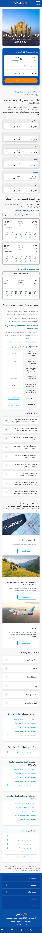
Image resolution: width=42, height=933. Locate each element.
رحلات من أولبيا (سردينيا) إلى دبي (25, 803)
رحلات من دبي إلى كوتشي (27, 852)
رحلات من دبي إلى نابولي (27, 735)
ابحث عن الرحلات (20, 80)
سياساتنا (28, 921)
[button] (21, 420)
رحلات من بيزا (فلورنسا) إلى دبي (25, 807)
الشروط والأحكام (16, 921)
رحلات (25, 92)
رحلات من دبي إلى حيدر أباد (27, 848)
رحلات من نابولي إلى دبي (27, 819)
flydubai (10, 314)
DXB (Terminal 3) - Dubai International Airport (13, 398)
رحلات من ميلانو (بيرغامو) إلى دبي (25, 815)
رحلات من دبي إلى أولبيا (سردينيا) (25, 719)
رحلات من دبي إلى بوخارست (27, 844)
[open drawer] (38, 2)
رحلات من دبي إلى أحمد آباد (27, 836)
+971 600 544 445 (21, 925)
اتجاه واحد (19, 52)
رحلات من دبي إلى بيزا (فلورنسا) (25, 723)
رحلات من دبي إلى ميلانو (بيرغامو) (25, 731)
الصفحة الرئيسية (35, 92)
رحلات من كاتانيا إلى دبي (28, 811)
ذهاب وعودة (30, 52)
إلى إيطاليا (18, 92)
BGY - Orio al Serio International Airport (13, 404)
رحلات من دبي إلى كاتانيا (28, 727)
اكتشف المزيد (26, 551)
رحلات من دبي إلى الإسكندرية (26, 840)
